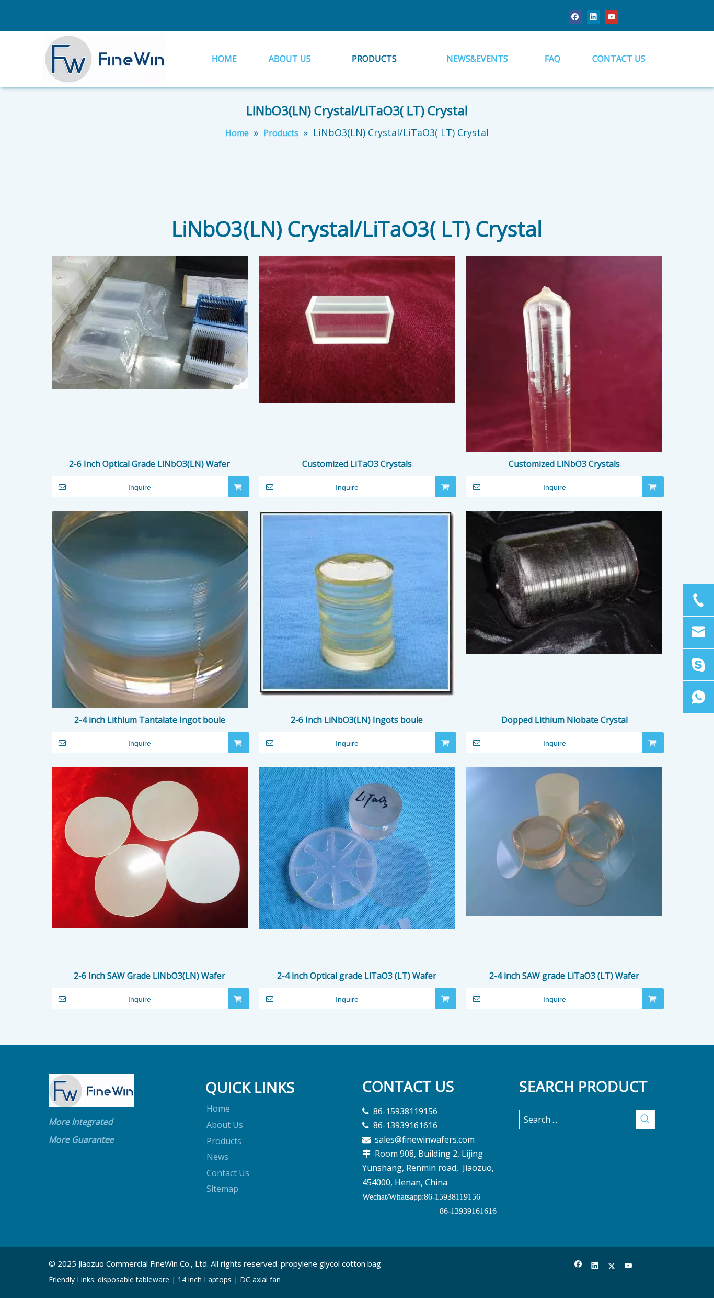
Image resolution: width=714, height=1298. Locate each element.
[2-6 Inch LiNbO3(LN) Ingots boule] (357, 603)
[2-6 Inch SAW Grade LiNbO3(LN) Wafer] (150, 847)
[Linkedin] (593, 16)
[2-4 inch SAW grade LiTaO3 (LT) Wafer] (564, 841)
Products (223, 1141)
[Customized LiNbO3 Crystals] (564, 385)
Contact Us (227, 1173)
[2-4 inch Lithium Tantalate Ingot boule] (150, 608)
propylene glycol (310, 1263)
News (217, 1156)
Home (218, 1108)
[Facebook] (575, 16)
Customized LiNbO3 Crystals (564, 463)
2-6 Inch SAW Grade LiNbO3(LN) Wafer (149, 975)
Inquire (139, 487)
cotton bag (361, 1263)
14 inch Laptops (205, 1279)
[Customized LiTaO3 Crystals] (357, 328)
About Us (224, 1125)
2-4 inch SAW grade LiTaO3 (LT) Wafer (564, 975)
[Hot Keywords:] (645, 1119)
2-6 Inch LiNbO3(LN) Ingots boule (357, 719)
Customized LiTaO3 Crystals (357, 463)
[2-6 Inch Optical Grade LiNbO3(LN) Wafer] (150, 322)
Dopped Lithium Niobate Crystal (564, 719)
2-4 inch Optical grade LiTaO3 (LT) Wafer (356, 975)
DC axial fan (260, 1279)
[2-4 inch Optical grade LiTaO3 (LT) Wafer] (357, 847)
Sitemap (222, 1188)
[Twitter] (611, 1266)
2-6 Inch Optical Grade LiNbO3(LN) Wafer (149, 463)
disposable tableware (133, 1279)
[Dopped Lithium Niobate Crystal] (564, 582)
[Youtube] (611, 16)
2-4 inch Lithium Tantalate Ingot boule (149, 719)
